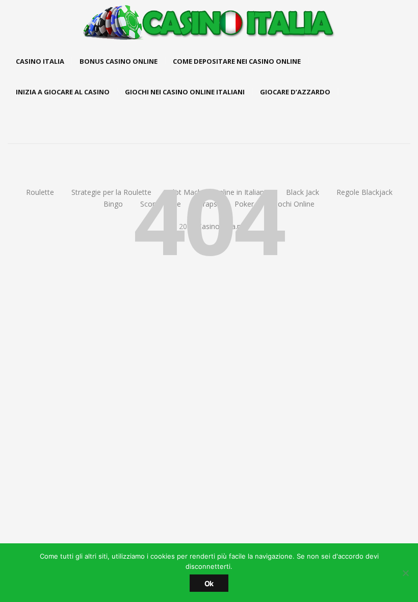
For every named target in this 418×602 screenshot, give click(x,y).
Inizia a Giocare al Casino (63, 91)
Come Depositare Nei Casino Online (237, 61)
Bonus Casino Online (119, 61)
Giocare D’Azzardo (295, 91)
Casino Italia (40, 61)
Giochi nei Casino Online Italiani (185, 91)
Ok (209, 583)
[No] (405, 573)
